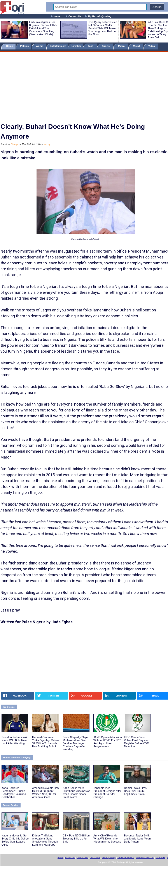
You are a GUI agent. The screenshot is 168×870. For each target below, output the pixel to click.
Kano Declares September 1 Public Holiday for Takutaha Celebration (14, 793)
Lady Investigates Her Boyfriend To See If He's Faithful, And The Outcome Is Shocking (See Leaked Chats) (43, 28)
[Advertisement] (84, 85)
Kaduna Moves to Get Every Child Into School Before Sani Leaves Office (15, 840)
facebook (160, 857)
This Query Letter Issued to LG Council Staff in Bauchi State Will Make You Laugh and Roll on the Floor (102, 28)
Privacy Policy (109, 857)
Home (57, 16)
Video (152, 46)
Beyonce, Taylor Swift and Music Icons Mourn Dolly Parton (138, 838)
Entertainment (58, 46)
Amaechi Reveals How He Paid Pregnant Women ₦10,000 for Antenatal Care (45, 793)
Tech (91, 46)
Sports (106, 46)
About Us (70, 857)
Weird (137, 46)
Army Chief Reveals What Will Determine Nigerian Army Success (107, 838)
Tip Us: (99, 16)
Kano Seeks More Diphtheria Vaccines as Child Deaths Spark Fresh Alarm (76, 793)
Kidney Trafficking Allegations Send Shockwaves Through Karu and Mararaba (45, 840)
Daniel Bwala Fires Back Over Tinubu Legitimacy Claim (135, 791)
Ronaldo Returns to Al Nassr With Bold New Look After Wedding (15, 740)
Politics (24, 46)
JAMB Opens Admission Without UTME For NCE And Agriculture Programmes (107, 742)
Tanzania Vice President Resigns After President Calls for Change (107, 793)
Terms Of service (125, 857)
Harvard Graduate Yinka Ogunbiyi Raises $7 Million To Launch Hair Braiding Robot (45, 742)
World (40, 46)
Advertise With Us (145, 857)
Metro (122, 46)
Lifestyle (76, 46)
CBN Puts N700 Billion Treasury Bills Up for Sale (76, 838)
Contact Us (74, 16)
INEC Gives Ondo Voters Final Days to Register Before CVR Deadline (136, 742)
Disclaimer (95, 857)
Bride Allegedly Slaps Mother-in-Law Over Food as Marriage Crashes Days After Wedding (75, 743)
